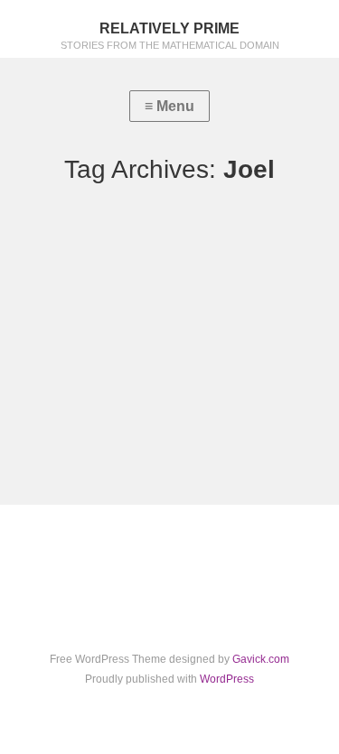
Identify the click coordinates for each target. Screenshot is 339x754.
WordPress (227, 679)
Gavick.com (260, 659)
